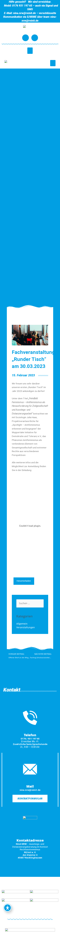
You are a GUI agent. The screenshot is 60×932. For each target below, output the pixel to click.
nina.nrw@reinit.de (30, 790)
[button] (30, 50)
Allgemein (22, 623)
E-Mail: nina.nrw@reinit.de (20, 13)
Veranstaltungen (25, 627)
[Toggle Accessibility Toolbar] (8, 908)
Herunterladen (24, 581)
